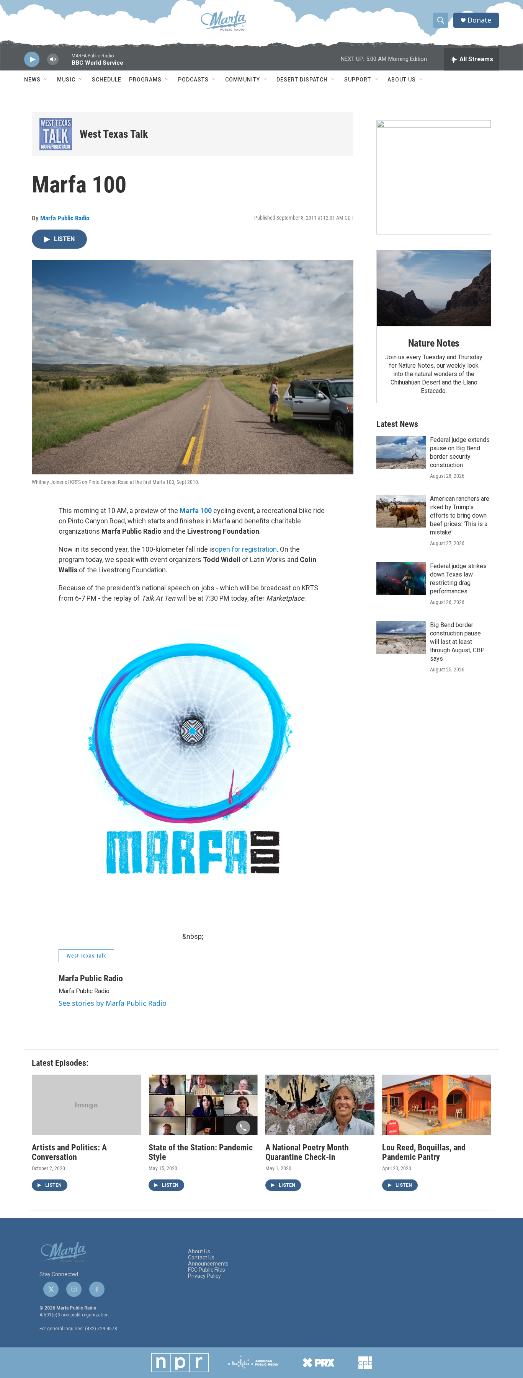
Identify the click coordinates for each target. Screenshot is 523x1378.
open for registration (246, 549)
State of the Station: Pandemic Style (201, 1152)
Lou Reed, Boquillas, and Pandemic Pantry (424, 1152)
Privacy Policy (204, 1276)
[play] (32, 59)
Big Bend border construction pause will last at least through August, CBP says (457, 641)
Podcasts (193, 80)
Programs (145, 80)
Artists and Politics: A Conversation (69, 1152)
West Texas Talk (114, 134)
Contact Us (201, 1258)
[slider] (65, 63)
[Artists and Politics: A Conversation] (86, 1105)
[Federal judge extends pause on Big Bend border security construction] (401, 452)
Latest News (397, 424)
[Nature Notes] (434, 288)
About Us (401, 80)
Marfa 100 (196, 511)
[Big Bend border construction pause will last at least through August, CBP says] (401, 637)
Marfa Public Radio (64, 218)
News (32, 80)
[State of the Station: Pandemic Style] (203, 1105)
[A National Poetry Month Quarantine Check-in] (319, 1105)
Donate (479, 20)
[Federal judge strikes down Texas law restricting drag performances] (401, 578)
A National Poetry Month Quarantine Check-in (307, 1152)
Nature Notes (434, 343)
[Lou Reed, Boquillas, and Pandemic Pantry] (436, 1105)
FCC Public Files (206, 1270)
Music (66, 80)
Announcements (208, 1264)
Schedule (106, 80)
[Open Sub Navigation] (46, 80)
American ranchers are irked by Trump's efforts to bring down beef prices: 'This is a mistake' (459, 515)
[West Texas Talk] (55, 134)
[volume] (52, 59)
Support (357, 80)
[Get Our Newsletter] (434, 177)
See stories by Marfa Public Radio (113, 1003)
